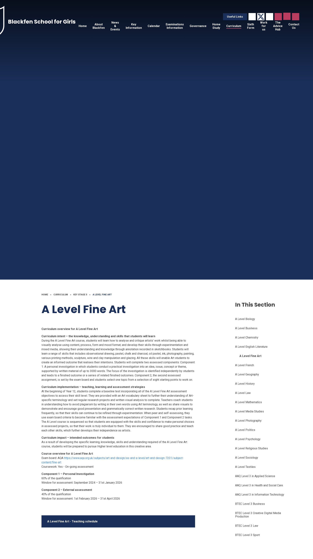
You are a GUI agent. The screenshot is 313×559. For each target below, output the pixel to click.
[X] (260, 16)
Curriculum (60, 294)
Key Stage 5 (80, 294)
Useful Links (235, 16)
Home (44, 294)
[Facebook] (252, 16)
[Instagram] (269, 16)
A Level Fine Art (102, 294)
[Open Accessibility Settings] (295, 16)
